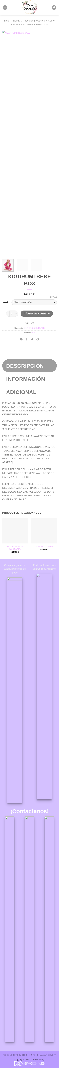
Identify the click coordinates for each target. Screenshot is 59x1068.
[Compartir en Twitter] (32, 339)
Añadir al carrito (37, 313)
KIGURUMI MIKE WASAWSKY (15, 547)
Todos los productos (34, 20)
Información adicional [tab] (25, 385)
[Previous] (7, 143)
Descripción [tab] (25, 366)
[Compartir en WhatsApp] (21, 339)
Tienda (16, 20)
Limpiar (53, 297)
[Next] (52, 143)
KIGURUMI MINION (43, 547)
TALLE (5, 302)
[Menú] (5, 7)
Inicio (6, 20)
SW (33, 333)
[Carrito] (54, 7)
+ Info (32, 1055)
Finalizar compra (46, 1055)
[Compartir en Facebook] (26, 339)
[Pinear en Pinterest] (37, 339)
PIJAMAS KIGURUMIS (35, 24)
